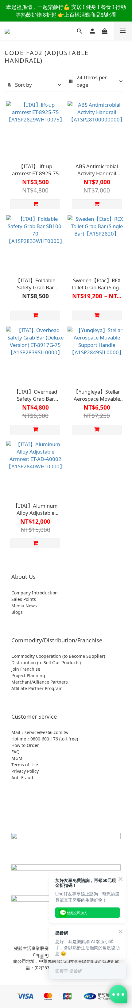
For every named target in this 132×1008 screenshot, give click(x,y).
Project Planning (28, 675)
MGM (16, 758)
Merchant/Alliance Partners (39, 682)
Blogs (17, 612)
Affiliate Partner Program (37, 688)
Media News (24, 606)
